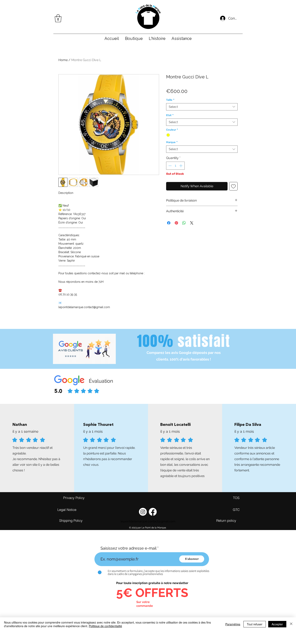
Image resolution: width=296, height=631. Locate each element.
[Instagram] (143, 512)
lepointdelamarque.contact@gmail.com (148, 521)
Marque (172, 142)
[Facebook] (153, 512)
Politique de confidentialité (105, 626)
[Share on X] (191, 222)
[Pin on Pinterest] (176, 222)
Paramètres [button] (232, 624)
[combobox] (202, 106)
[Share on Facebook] (168, 222)
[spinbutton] (175, 165)
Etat (170, 115)
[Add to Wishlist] (233, 186)
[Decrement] (169, 165)
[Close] (291, 624)
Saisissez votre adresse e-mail (128, 548)
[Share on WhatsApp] (184, 222)
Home (63, 60)
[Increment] (181, 165)
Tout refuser (254, 624)
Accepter (277, 624)
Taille (170, 99)
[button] (58, 18)
